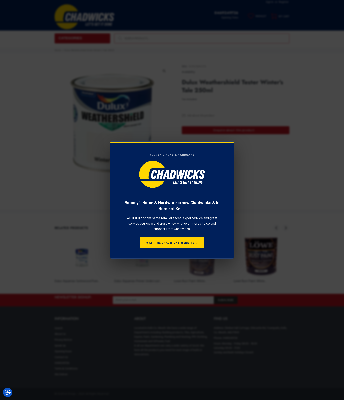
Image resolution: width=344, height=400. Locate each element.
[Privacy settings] (7, 392)
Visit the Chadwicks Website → (172, 242)
